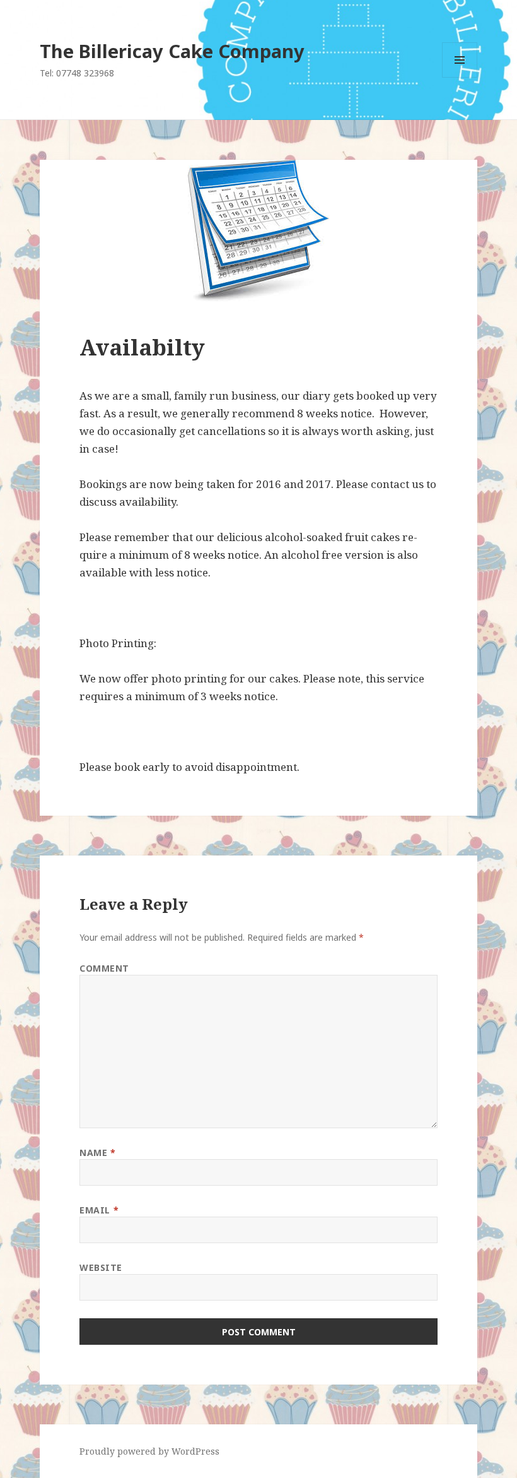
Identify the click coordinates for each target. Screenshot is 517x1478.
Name (97, 1153)
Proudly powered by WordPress (149, 1451)
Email (99, 1210)
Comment (104, 968)
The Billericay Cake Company (172, 51)
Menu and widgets (460, 77)
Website (100, 1267)
